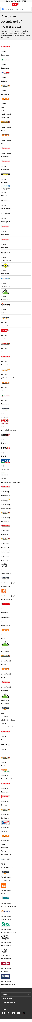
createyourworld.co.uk (8, 906)
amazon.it (4, 417)
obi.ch (3, 844)
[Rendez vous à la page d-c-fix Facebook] (4, 1013)
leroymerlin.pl (5, 651)
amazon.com (5, 586)
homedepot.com (6, 599)
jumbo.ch (4, 831)
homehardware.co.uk (8, 985)
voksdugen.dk (5, 222)
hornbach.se (5, 766)
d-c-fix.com (5, 339)
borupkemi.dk (5, 183)
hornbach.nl (5, 547)
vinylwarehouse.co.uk (8, 946)
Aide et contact (8, 998)
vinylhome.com (6, 959)
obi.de (3, 391)
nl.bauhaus (4, 534)
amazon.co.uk (5, 880)
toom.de (4, 352)
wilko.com (4, 972)
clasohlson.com (6, 261)
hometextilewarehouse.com (10, 482)
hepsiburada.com (6, 854)
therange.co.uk (6, 919)
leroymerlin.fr (5, 300)
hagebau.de (5, 404)
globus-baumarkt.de (8, 378)
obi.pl (3, 638)
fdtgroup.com (5, 469)
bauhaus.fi (4, 248)
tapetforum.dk (6, 209)
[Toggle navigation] (2, 5)
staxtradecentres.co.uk (8, 932)
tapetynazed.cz (6, 117)
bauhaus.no (5, 612)
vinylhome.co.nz (6, 573)
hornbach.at (5, 94)
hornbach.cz (5, 130)
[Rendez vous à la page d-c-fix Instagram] (9, 1013)
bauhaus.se (5, 740)
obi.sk (3, 677)
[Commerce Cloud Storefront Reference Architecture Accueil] (16, 4)
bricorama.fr (5, 274)
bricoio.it (4, 443)
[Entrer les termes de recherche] (3, 9)
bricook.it (4, 456)
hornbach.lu (5, 521)
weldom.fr (4, 313)
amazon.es (4, 716)
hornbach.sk (5, 664)
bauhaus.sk (5, 690)
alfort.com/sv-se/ (7, 727)
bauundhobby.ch (6, 779)
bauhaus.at (5, 55)
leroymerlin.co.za (6, 703)
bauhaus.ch (5, 792)
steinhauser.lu (6, 508)
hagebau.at (5, 68)
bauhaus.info (5, 365)
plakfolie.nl (4, 560)
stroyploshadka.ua (7, 867)
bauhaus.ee (5, 235)
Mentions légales (9, 1002)
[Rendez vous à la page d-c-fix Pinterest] (14, 1013)
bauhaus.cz (5, 156)
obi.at (3, 107)
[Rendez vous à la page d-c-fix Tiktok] (24, 1013)
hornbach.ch (5, 818)
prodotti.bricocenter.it (8, 430)
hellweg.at (4, 81)
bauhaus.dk (5, 169)
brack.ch (4, 805)
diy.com (3, 893)
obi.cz (3, 143)
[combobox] (16, 9)
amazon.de (5, 326)
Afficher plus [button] (5, 37)
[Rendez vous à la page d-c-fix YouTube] (20, 1013)
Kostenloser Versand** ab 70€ (16, 1)
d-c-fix (5, 994)
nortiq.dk (4, 196)
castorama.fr (5, 287)
